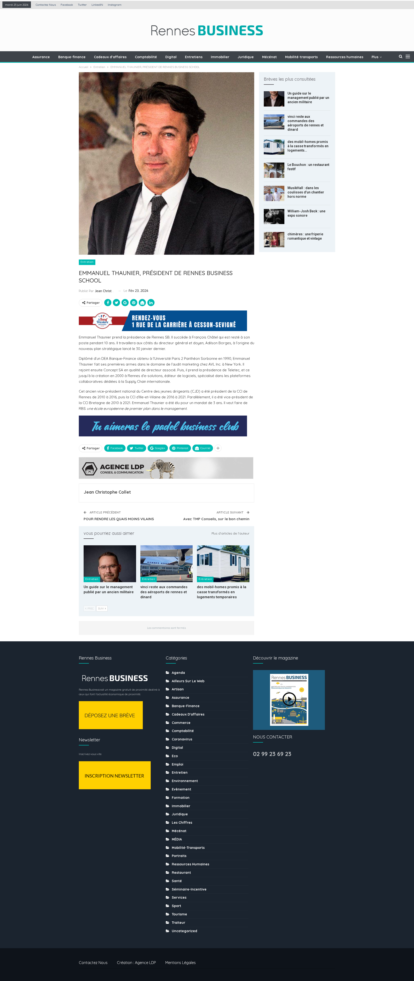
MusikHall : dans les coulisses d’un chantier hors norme (306, 192)
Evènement (181, 789)
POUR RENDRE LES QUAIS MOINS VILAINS (119, 519)
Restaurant (181, 872)
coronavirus (182, 739)
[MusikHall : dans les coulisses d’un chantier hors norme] (274, 193)
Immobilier (220, 57)
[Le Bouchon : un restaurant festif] (274, 170)
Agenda (178, 673)
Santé (177, 881)
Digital (171, 57)
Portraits (179, 856)
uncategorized (184, 931)
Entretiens (193, 57)
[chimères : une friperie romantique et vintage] (274, 239)
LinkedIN (97, 4)
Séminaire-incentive (189, 889)
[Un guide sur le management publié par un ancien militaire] (110, 563)
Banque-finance (72, 57)
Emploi (177, 764)
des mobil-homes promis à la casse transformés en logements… (308, 146)
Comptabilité (146, 57)
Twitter (82, 4)
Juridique (246, 57)
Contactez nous (46, 4)
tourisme (179, 914)
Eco (175, 756)
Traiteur (178, 922)
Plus (375, 57)
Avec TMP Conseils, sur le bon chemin (216, 519)
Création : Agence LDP (136, 962)
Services (179, 897)
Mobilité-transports (301, 57)
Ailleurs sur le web (188, 681)
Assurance (41, 57)
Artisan (178, 689)
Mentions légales (180, 962)
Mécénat (269, 57)
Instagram (114, 4)
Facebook (67, 4)
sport (176, 906)
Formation (181, 797)
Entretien (87, 262)
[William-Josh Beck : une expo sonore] (274, 216)
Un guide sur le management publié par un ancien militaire (308, 97)
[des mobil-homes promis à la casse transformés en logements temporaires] (223, 563)
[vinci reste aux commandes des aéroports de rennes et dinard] (166, 563)
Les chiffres (182, 822)
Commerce (181, 723)
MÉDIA (177, 839)
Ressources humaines (344, 57)
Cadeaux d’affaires (110, 57)
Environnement (185, 781)
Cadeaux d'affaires (188, 714)
